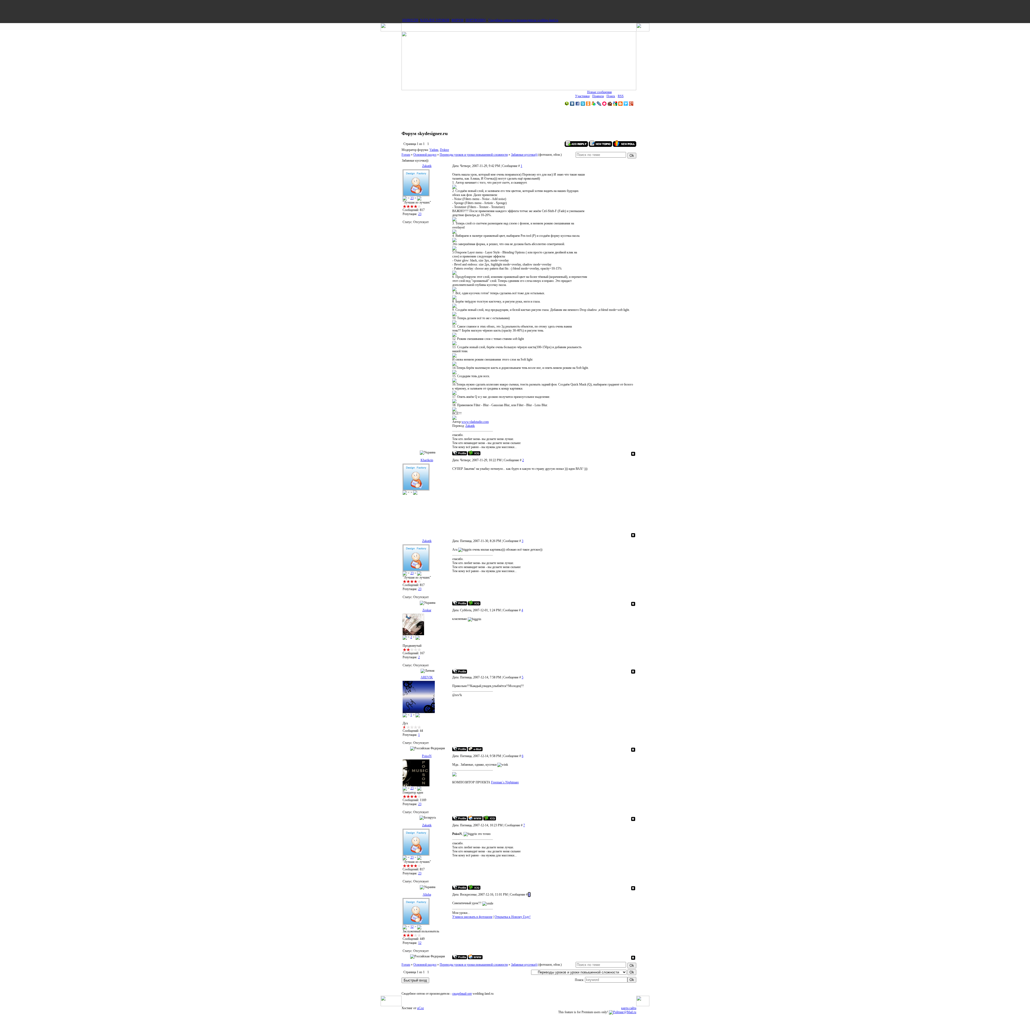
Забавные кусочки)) (524, 155)
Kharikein (427, 460)
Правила (598, 96)
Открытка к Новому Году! (513, 917)
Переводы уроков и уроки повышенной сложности (474, 155)
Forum (406, 155)
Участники (582, 96)
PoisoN (427, 756)
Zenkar (426, 610)
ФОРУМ (457, 20)
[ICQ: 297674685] (489, 818)
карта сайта (628, 1008)
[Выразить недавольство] (419, 198)
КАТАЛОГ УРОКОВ (434, 20)
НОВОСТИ (410, 20)
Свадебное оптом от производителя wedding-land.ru (523, 20)
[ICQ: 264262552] (474, 452)
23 (412, 198)
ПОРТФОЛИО (476, 20)
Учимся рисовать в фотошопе (472, 917)
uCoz (420, 1008)
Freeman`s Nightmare (505, 782)
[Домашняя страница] (475, 818)
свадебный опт (462, 993)
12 (412, 927)
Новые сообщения (599, 92)
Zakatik (427, 166)
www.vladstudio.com (475, 422)
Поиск (610, 96)
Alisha (427, 894)
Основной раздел (424, 155)
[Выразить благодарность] (405, 198)
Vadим (433, 150)
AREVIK (427, 677)
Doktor (444, 150)
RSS (621, 96)
